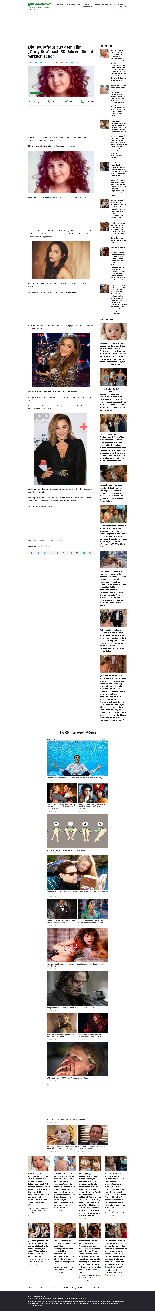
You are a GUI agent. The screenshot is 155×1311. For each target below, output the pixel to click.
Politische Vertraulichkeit (36, 1298)
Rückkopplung (68, 1298)
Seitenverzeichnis (80, 1298)
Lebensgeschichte (73, 5)
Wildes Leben (120, 6)
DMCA (60, 1298)
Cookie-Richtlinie (51, 1298)
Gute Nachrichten (39, 4)
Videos (112, 5)
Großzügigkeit (34, 540)
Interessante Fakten (55, 540)
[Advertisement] (77, 29)
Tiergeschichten (101, 5)
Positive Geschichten (87, 6)
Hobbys (43, 540)
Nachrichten (58, 5)
